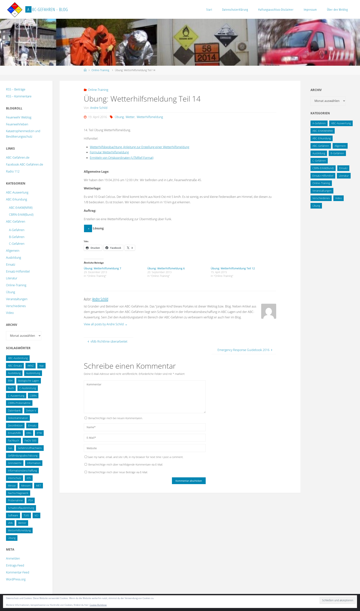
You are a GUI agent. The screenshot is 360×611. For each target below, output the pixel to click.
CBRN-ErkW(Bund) (21, 214)
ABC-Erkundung (16, 199)
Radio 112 (13, 171)
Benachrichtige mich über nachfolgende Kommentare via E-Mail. (125, 464)
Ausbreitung (33, 373)
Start (209, 9)
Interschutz (14, 478)
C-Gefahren (16, 244)
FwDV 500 (30, 440)
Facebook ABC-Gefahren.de (24, 164)
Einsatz (10, 264)
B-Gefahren (16, 237)
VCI (36, 515)
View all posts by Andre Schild (106, 324)
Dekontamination (18, 418)
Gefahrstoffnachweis (30, 448)
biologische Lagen (28, 380)
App (41, 365)
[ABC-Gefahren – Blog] (14, 9)
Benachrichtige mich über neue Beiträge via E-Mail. (118, 472)
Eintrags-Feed (15, 565)
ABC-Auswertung (17, 192)
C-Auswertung (16, 395)
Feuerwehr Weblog (18, 117)
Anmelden (13, 558)
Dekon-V (31, 410)
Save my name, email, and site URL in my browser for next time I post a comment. (135, 457)
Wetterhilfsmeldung (150, 117)
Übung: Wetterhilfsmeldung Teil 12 (233, 268)
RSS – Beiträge (15, 89)
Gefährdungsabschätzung (23, 455)
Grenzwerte (15, 463)
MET (38, 485)
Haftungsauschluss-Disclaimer (276, 9)
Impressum (310, 9)
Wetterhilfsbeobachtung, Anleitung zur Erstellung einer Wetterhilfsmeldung (139, 147)
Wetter (130, 117)
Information (33, 463)
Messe (12, 485)
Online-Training (100, 70)
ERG (28, 433)
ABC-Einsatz (15, 365)
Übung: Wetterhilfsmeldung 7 (102, 268)
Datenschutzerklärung (235, 9)
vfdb (10, 523)
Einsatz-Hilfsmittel (18, 271)
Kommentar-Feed (17, 572)
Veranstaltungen (16, 299)
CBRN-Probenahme (19, 403)
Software (13, 515)
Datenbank (14, 410)
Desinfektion (15, 425)
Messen (26, 485)
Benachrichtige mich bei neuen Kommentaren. (115, 418)
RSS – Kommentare (19, 96)
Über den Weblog (337, 9)
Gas (10, 448)
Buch (11, 388)
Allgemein (12, 251)
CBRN (33, 395)
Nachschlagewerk (18, 493)
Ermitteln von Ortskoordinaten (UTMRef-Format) (121, 158)
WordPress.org (16, 579)
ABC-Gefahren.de (17, 157)
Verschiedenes (16, 306)
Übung (119, 117)
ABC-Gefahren (15, 221)
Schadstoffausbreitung (21, 508)
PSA (30, 500)
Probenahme (15, 500)
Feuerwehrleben (17, 124)
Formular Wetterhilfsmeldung (109, 152)
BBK (10, 380)
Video (10, 313)
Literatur (11, 278)
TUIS (26, 515)
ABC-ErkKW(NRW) (20, 208)
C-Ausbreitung (27, 388)
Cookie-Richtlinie (98, 604)
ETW (39, 433)
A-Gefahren (16, 230)
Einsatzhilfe (14, 433)
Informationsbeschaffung (22, 470)
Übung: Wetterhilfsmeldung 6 (166, 268)
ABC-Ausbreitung (18, 358)
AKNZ (30, 365)
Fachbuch (13, 440)
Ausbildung (13, 257)
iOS (29, 478)
